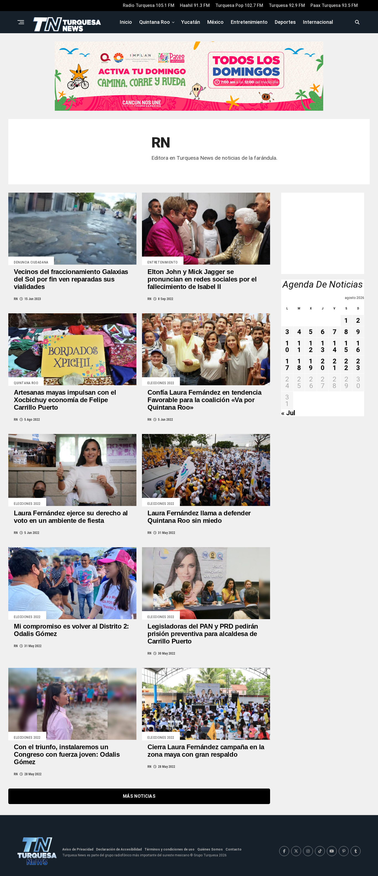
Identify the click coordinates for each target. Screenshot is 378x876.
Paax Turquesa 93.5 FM (334, 5)
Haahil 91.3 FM (195, 5)
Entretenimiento (249, 22)
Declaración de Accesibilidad (119, 849)
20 (323, 364)
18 (299, 364)
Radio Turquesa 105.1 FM (148, 5)
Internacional (318, 22)
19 (311, 364)
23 (358, 364)
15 (346, 346)
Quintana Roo (154, 22)
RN (16, 299)
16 (358, 346)
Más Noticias (139, 796)
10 (287, 346)
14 (334, 346)
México (215, 22)
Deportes (285, 22)
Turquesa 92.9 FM (287, 5)
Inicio (126, 22)
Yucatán (190, 22)
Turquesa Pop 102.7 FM (239, 5)
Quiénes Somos (210, 849)
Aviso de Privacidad (77, 849)
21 (334, 364)
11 (299, 346)
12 (311, 346)
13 (323, 346)
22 (346, 364)
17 (287, 364)
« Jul (288, 413)
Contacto (234, 849)
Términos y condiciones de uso (169, 849)
